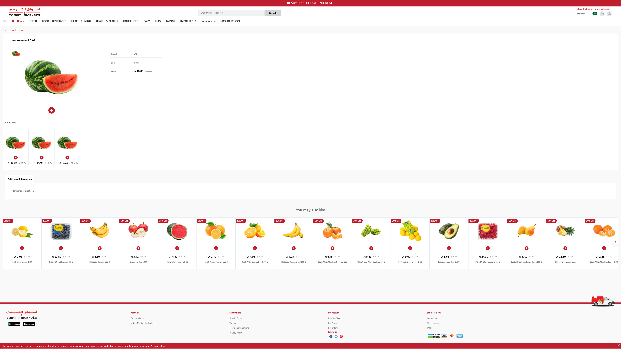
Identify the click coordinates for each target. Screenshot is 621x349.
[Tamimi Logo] (24, 12)
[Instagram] (341, 336)
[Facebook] (330, 336)
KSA (135, 54)
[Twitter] (336, 336)
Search (273, 13)
